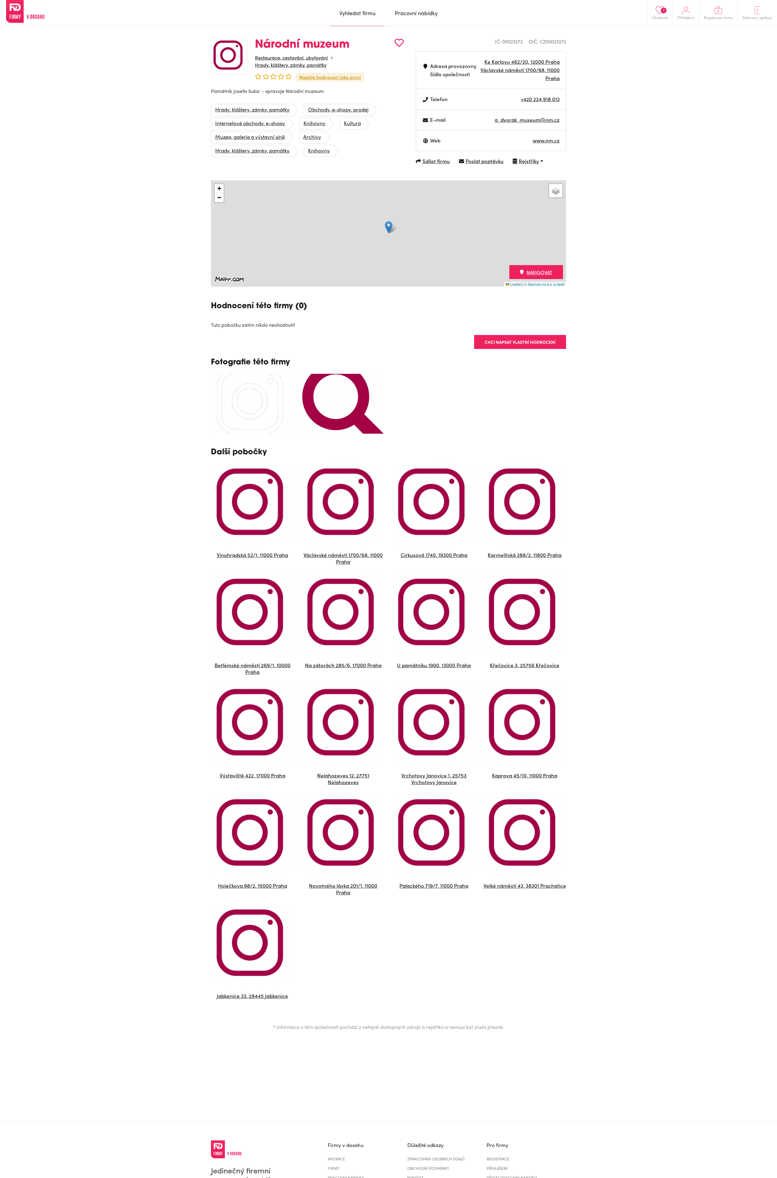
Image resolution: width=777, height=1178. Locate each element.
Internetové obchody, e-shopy (250, 123)
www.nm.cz (546, 140)
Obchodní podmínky (428, 1168)
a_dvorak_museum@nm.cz (527, 119)
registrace (498, 1159)
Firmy (334, 1168)
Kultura (352, 123)
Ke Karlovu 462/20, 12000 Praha (522, 61)
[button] (388, 227)
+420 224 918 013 (540, 99)
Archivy (312, 136)
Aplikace (336, 1159)
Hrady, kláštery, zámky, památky (291, 64)
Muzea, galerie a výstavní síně (250, 136)
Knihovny (314, 123)
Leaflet (515, 284)
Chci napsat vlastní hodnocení (520, 342)
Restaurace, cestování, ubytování (291, 57)
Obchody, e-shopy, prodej (338, 109)
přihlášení (497, 1168)
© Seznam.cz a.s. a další (544, 284)
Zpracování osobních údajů (436, 1159)
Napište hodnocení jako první (330, 77)
